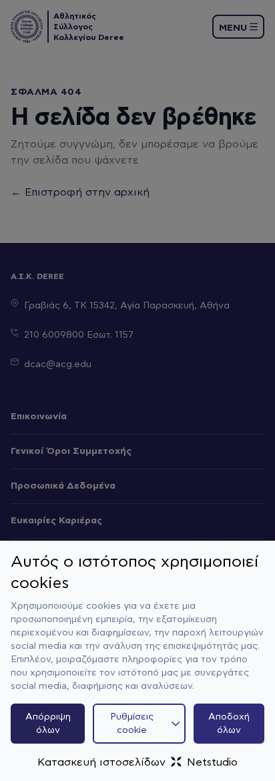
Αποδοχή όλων (229, 723)
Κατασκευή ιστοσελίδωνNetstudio (137, 762)
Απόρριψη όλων (48, 723)
